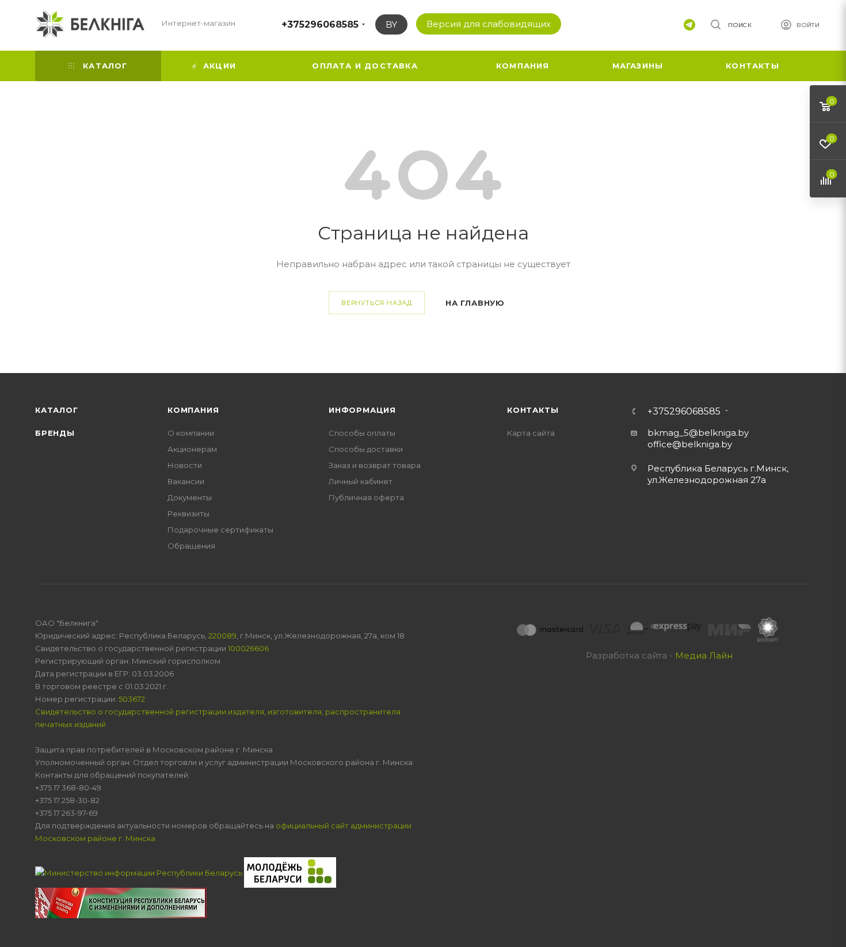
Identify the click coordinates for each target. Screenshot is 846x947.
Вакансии (185, 481)
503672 (132, 698)
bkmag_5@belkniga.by (698, 432)
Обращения (191, 545)
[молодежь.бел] (290, 871)
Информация (362, 409)
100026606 (248, 648)
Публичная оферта (366, 497)
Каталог (56, 409)
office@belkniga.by (689, 444)
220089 (222, 635)
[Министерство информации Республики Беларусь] (139, 871)
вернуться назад (376, 303)
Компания (193, 409)
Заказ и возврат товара (375, 465)
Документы (189, 497)
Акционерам (192, 449)
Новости (184, 465)
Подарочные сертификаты (220, 529)
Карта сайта (531, 433)
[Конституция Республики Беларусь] (121, 902)
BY (391, 24)
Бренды (55, 433)
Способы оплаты (362, 433)
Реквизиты (188, 513)
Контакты (532, 409)
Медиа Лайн (704, 655)
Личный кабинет (360, 481)
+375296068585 (320, 24)
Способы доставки (366, 449)
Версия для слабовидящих (488, 23)
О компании (190, 433)
